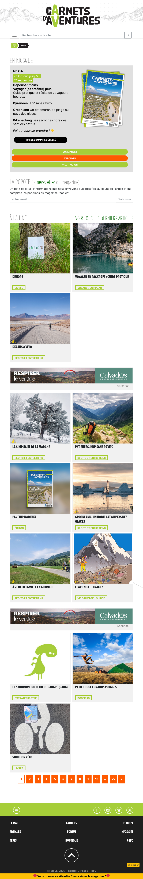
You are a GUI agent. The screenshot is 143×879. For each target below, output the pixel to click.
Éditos (19, 528)
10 (96, 779)
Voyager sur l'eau (89, 287)
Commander (70, 152)
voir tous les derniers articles (104, 218)
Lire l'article (41, 243)
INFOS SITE (127, 832)
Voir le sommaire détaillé (40, 140)
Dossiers (83, 698)
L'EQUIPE (128, 823)
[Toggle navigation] (14, 35)
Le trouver (71, 164)
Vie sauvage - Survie (91, 598)
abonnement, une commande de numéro (44, 876)
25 (113, 779)
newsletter (46, 182)
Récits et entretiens (29, 357)
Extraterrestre (26, 698)
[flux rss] (128, 812)
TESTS (13, 840)
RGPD (130, 840)
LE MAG (14, 823)
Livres (19, 287)
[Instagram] (106, 812)
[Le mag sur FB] (95, 812)
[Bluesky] (117, 812)
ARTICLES (15, 832)
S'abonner (70, 158)
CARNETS (71, 823)
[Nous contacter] (15, 812)
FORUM (71, 832)
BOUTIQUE (71, 840)
